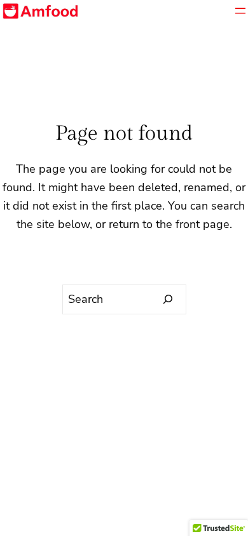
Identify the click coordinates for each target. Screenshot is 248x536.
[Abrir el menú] (240, 10)
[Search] (168, 300)
